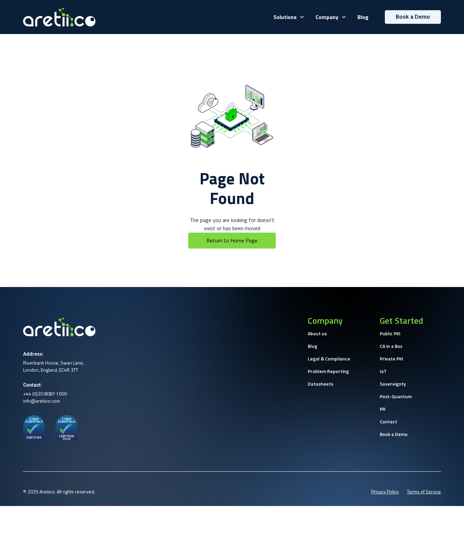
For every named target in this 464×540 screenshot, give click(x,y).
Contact (388, 421)
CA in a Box (391, 346)
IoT (383, 371)
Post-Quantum (396, 396)
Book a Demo (394, 434)
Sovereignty (393, 383)
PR (383, 408)
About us (317, 333)
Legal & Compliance (329, 358)
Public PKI (390, 333)
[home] (59, 17)
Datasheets (320, 383)
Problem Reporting (328, 371)
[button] (289, 17)
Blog (363, 17)
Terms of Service (424, 491)
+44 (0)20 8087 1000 (45, 393)
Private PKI (391, 358)
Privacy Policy (385, 491)
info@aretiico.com (41, 400)
